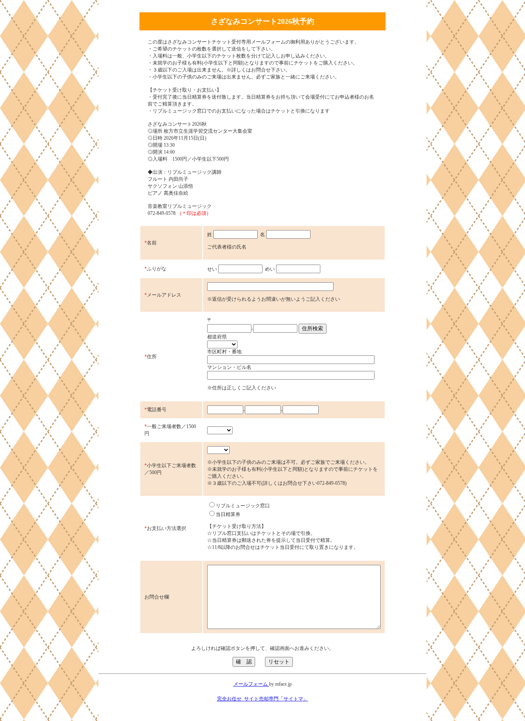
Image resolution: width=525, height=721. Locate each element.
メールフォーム (251, 684)
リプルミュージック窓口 (243, 506)
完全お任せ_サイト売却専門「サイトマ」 (262, 699)
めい (270, 269)
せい (212, 269)
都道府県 (217, 337)
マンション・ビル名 (229, 367)
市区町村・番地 (224, 352)
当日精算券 (228, 514)
